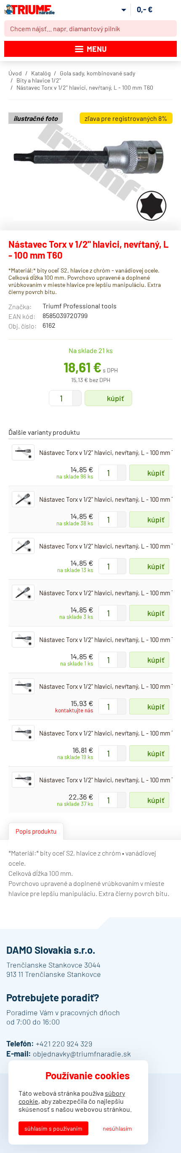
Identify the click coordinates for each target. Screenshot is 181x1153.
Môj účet (117, 10)
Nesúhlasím (117, 1128)
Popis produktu (36, 831)
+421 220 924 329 (64, 1043)
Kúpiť (115, 398)
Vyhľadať (169, 28)
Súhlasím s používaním (53, 1128)
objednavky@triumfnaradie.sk (82, 1053)
